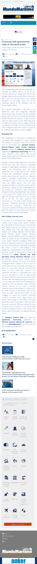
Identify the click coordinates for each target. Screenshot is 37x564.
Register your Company (17, 524)
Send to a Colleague (9, 54)
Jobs (5, 541)
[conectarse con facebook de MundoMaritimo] (34, 39)
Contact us (7, 533)
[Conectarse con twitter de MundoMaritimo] (34, 43)
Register (6, 538)
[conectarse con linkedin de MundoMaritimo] (34, 48)
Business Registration (9, 536)
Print (6, 56)
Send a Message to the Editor (25, 54)
